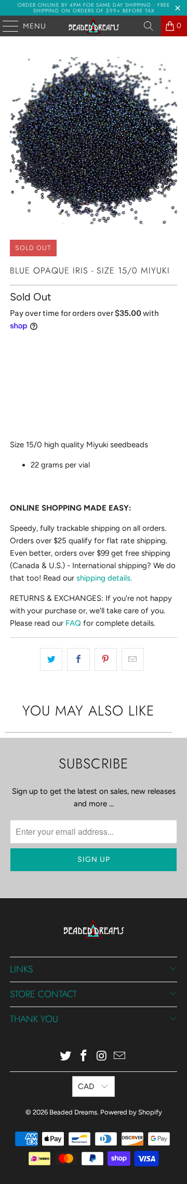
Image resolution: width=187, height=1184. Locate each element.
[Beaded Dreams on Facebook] (84, 1056)
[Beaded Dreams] (93, 26)
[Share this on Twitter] (51, 659)
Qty (15, 348)
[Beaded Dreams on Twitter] (66, 1056)
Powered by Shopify (131, 1112)
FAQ (73, 623)
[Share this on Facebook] (78, 659)
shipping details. (104, 578)
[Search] (148, 26)
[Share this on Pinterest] (106, 659)
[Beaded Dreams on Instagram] (102, 1056)
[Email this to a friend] (133, 659)
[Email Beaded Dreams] (120, 1056)
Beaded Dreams (73, 1112)
